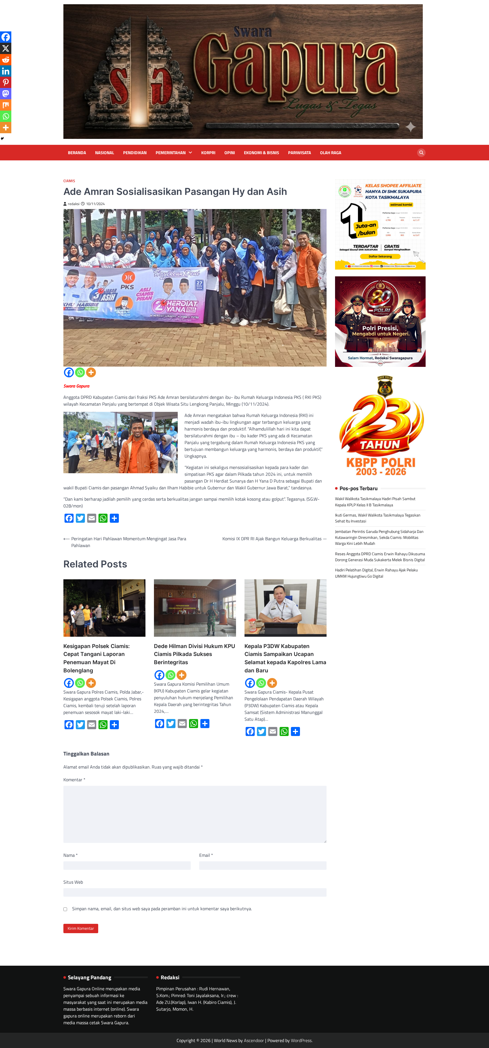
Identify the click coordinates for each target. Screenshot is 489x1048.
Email (206, 855)
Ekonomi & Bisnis (261, 153)
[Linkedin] (5, 71)
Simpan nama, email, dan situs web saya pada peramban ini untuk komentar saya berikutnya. (162, 908)
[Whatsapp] (80, 372)
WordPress (301, 1040)
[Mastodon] (5, 93)
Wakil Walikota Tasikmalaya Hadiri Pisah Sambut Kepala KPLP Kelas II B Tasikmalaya (375, 502)
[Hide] (2, 138)
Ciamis (69, 181)
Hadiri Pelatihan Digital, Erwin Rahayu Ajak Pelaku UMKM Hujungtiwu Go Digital (376, 573)
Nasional (104, 153)
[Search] (421, 153)
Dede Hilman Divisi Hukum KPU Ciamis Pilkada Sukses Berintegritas (194, 654)
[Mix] (5, 105)
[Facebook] (69, 372)
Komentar (74, 779)
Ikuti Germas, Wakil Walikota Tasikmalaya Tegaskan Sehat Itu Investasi (378, 518)
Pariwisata (299, 153)
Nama (70, 855)
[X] (5, 48)
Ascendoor (254, 1040)
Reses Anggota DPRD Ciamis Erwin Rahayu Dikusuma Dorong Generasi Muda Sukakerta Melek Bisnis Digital (380, 557)
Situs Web (73, 882)
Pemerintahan (171, 153)
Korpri (208, 153)
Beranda (77, 153)
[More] (91, 372)
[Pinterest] (5, 82)
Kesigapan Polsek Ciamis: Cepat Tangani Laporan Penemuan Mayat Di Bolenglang (96, 658)
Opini (229, 153)
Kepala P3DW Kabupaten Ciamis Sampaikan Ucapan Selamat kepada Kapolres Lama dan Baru (285, 658)
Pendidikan (135, 153)
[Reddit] (5, 59)
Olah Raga (330, 153)
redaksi (74, 203)
